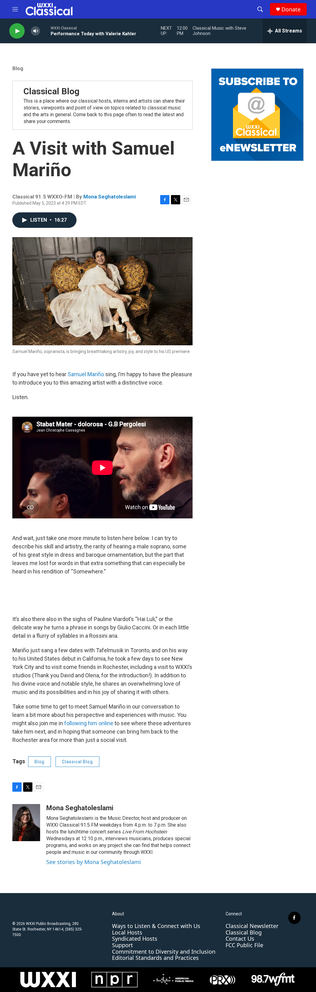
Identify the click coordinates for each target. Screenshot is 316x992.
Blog (17, 68)
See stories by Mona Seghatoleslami (93, 862)
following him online (88, 723)
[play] (17, 31)
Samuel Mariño (86, 374)
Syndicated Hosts (134, 938)
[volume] (35, 31)
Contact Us (240, 938)
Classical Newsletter (252, 926)
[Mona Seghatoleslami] (26, 822)
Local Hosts (127, 932)
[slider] (45, 31)
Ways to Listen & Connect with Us (156, 926)
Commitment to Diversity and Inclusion (163, 951)
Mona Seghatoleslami (109, 197)
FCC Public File (244, 945)
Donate (291, 9)
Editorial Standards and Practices (155, 957)
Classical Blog (51, 91)
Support (122, 945)
